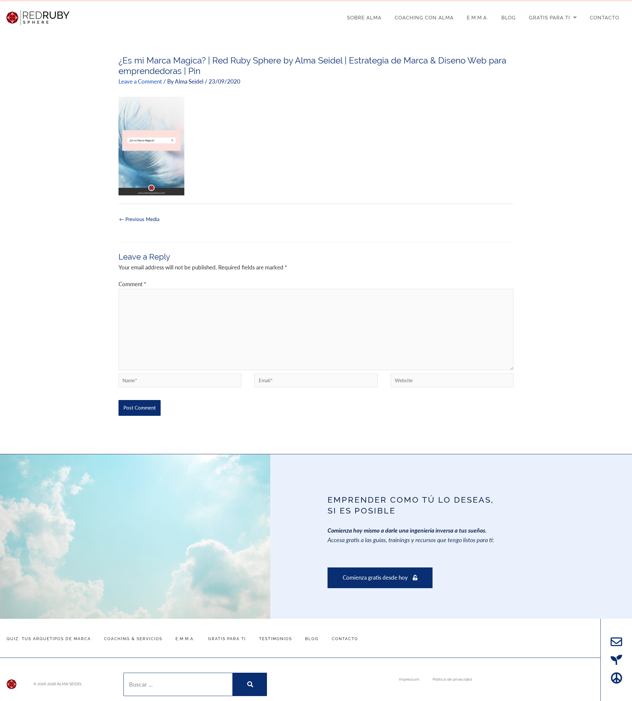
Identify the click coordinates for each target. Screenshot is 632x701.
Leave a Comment (140, 81)
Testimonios (275, 639)
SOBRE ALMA (364, 17)
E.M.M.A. (477, 17)
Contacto (345, 639)
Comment (132, 284)
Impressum (409, 679)
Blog (312, 639)
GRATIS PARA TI (549, 17)
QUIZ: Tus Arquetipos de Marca (49, 639)
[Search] (249, 684)
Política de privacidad (452, 679)
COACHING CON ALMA (424, 17)
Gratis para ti (227, 639)
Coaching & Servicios (133, 639)
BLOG (508, 17)
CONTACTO (604, 17)
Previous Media (139, 220)
